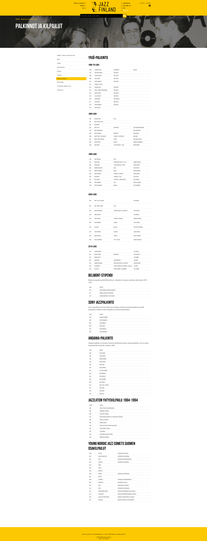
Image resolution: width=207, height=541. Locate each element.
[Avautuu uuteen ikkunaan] (150, 6)
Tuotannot (59, 75)
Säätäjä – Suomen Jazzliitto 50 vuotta (26, 19)
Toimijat (59, 63)
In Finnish (142, 3)
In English (148, 3)
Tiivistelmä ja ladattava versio (64, 86)
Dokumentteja (60, 82)
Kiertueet (59, 71)
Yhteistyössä (60, 90)
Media (58, 59)
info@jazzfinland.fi (121, 534)
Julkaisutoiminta (61, 67)
